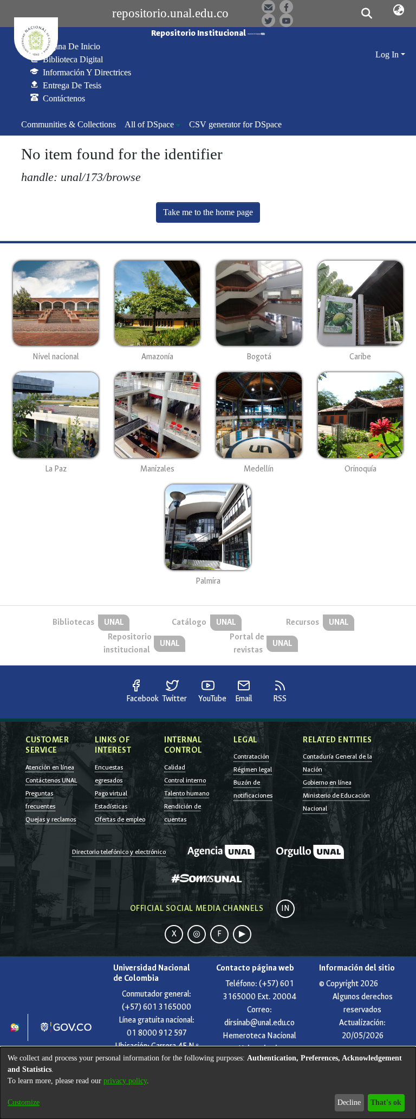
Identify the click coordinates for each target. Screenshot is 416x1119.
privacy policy (125, 1081)
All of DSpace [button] (149, 124)
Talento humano (186, 793)
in (285, 908)
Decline (349, 1102)
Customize (24, 1102)
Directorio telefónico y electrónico (119, 852)
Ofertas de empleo (120, 819)
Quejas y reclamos (50, 819)
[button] (366, 13)
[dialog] (208, 1083)
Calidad (174, 767)
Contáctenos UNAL (51, 780)
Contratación (251, 756)
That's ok (385, 1102)
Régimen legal (252, 769)
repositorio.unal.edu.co (170, 13)
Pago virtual (111, 793)
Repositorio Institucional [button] (199, 33)
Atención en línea (49, 767)
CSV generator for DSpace (235, 124)
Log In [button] (388, 54)
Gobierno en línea (327, 782)
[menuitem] (152, 124)
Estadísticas (111, 806)
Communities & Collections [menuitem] (68, 124)
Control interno (185, 780)
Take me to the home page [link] (208, 212)
